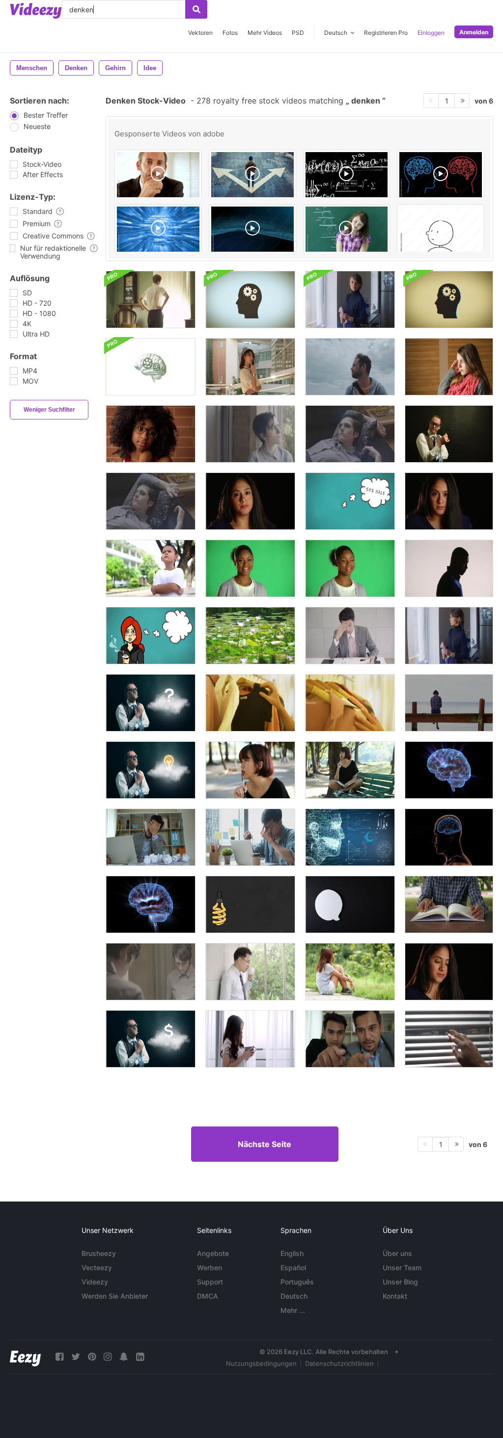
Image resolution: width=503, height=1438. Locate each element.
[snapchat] (123, 1356)
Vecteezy (97, 1267)
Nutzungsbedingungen (261, 1363)
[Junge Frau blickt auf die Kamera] (350, 299)
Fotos (230, 32)
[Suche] (196, 9)
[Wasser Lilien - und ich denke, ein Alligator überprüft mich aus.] (250, 635)
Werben (209, 1267)
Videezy (95, 1282)
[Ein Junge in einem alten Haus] (151, 299)
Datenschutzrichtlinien (339, 1363)
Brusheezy (99, 1253)
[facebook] (59, 1356)
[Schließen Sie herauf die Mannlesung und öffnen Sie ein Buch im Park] (449, 904)
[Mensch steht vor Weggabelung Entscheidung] (252, 175)
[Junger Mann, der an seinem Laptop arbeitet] (250, 837)
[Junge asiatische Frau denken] (250, 366)
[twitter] (75, 1356)
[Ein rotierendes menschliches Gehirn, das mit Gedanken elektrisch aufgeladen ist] (151, 904)
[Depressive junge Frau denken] (151, 434)
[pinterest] (92, 1356)
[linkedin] (140, 1356)
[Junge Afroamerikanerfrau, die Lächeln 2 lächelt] (350, 568)
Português (297, 1282)
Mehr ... (292, 1310)
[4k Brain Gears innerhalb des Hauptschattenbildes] (449, 299)
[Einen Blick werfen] (449, 1039)
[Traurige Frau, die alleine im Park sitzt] (350, 971)
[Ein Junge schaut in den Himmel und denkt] (151, 568)
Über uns (397, 1253)
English (292, 1253)
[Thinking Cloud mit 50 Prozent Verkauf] (350, 501)
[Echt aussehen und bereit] (151, 971)
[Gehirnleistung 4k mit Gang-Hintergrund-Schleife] (151, 366)
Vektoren (200, 32)
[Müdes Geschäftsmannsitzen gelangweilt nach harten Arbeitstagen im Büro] (151, 837)
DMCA (207, 1296)
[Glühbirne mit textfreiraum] (250, 904)
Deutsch (293, 1296)
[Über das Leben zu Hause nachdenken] (250, 434)
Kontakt (395, 1296)
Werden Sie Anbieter (115, 1296)
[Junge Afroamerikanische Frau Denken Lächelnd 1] (250, 568)
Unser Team (402, 1267)
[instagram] (108, 1356)
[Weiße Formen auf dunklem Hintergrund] (350, 904)
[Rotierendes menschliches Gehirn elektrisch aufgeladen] (449, 770)
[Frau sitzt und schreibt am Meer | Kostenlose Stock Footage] (449, 703)
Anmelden (473, 32)
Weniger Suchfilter (49, 409)
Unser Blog (400, 1282)
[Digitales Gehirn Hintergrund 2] (158, 229)
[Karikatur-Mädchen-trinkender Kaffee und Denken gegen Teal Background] (151, 635)
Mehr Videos (265, 32)
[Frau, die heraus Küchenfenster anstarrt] (449, 635)
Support (210, 1282)
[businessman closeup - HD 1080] (158, 175)
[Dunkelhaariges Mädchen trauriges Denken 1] (449, 501)
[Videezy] (36, 11)
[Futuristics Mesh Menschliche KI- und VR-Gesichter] (350, 837)
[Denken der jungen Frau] (449, 366)
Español (293, 1267)
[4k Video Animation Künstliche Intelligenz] (252, 229)
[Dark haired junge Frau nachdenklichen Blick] (449, 971)
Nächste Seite (264, 1144)
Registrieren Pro (386, 32)
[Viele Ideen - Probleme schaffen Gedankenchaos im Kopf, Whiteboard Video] (440, 229)
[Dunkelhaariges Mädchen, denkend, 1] (250, 501)
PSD (298, 32)
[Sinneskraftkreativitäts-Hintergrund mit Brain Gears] (250, 299)
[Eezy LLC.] (25, 1357)
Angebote (213, 1253)
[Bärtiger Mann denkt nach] (350, 366)
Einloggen (431, 32)
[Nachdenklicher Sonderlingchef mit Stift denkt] (449, 434)
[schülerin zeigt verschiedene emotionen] (347, 229)
